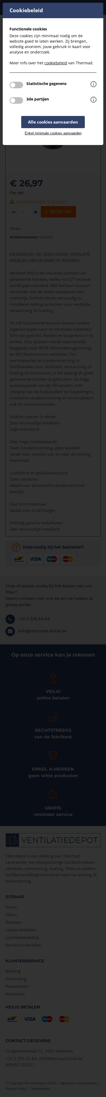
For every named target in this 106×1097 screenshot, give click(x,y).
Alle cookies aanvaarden (53, 122)
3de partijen (37, 99)
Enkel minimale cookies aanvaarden (53, 133)
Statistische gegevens (46, 83)
